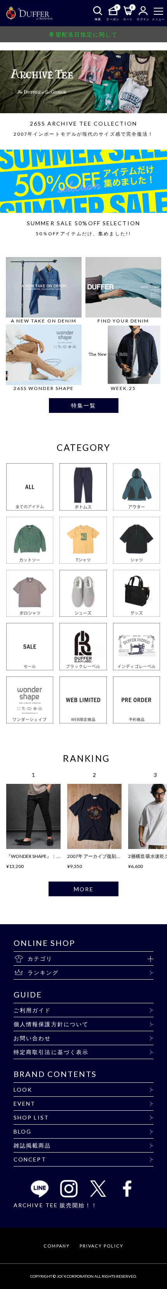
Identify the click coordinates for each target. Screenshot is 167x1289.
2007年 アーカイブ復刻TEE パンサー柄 (107, 856)
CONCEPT (30, 1159)
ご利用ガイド (32, 1010)
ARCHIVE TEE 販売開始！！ (55, 1205)
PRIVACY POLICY (101, 1245)
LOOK (23, 1089)
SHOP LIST (31, 1117)
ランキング (43, 972)
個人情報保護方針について (51, 1024)
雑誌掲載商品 (32, 1145)
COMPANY (56, 1245)
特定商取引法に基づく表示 (51, 1052)
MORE (83, 888)
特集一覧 (83, 405)
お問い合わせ (32, 1038)
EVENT (25, 1103)
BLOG (22, 1131)
